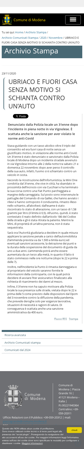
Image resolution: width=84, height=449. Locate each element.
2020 (43, 38)
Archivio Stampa (35, 32)
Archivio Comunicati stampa (22, 342)
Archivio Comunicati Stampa (20, 38)
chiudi (74, 430)
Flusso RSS (60, 318)
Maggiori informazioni (32, 443)
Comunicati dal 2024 (17, 350)
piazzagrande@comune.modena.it (25, 421)
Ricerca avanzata (15, 335)
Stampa (73, 318)
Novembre (55, 38)
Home (19, 32)
